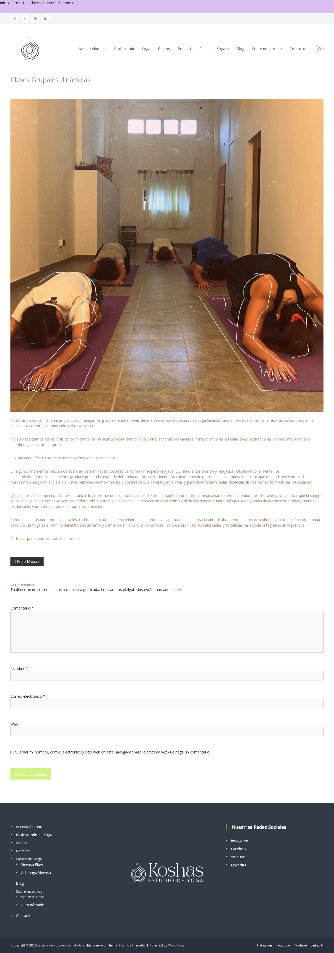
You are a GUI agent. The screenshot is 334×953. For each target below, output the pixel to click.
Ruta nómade (32, 904)
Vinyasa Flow (32, 864)
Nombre (19, 668)
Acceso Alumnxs (92, 48)
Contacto (297, 48)
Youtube (238, 856)
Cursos (164, 48)
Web (14, 724)
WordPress (176, 945)
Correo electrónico (27, 696)
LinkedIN (238, 864)
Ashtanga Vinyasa (36, 872)
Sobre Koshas (33, 896)
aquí (22, 538)
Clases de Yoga (212, 48)
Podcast (185, 48)
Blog (240, 48)
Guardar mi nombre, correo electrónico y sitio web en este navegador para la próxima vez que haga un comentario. (112, 752)
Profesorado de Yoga (132, 48)
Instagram (239, 840)
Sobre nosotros (265, 48)
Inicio (4, 2)
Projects (19, 2)
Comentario (22, 608)
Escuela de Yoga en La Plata (57, 945)
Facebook (239, 848)
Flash (123, 945)
